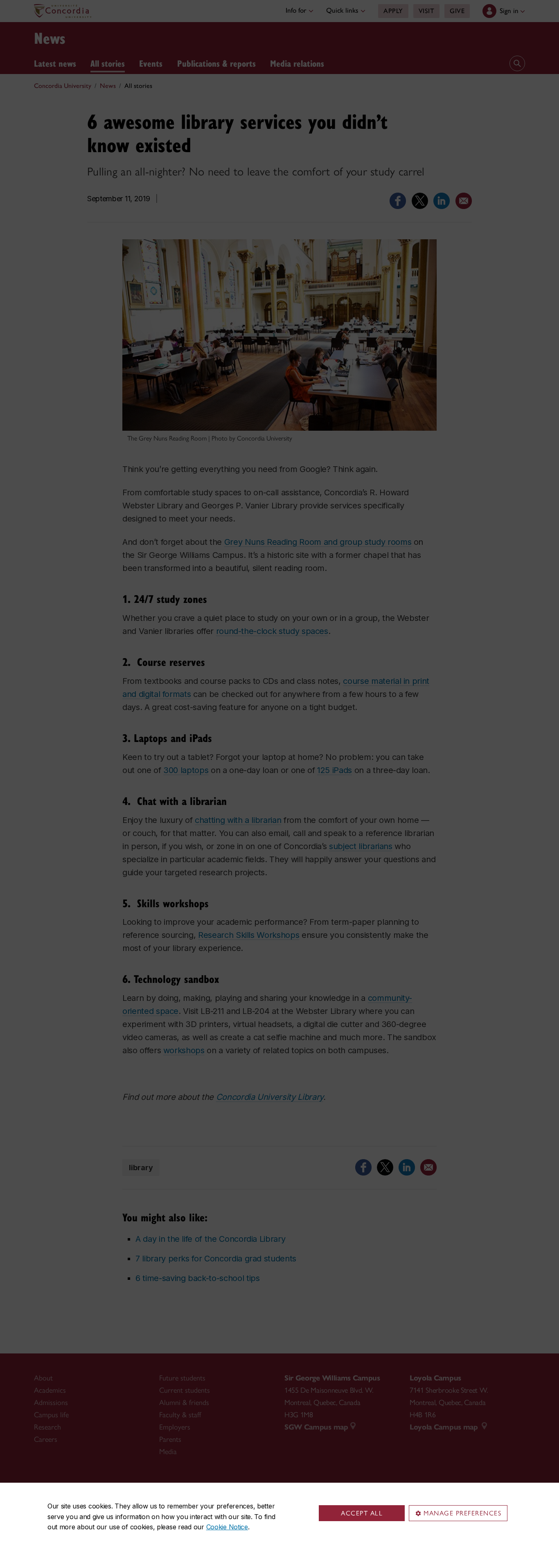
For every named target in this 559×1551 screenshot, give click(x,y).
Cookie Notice (227, 1527)
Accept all (362, 1513)
